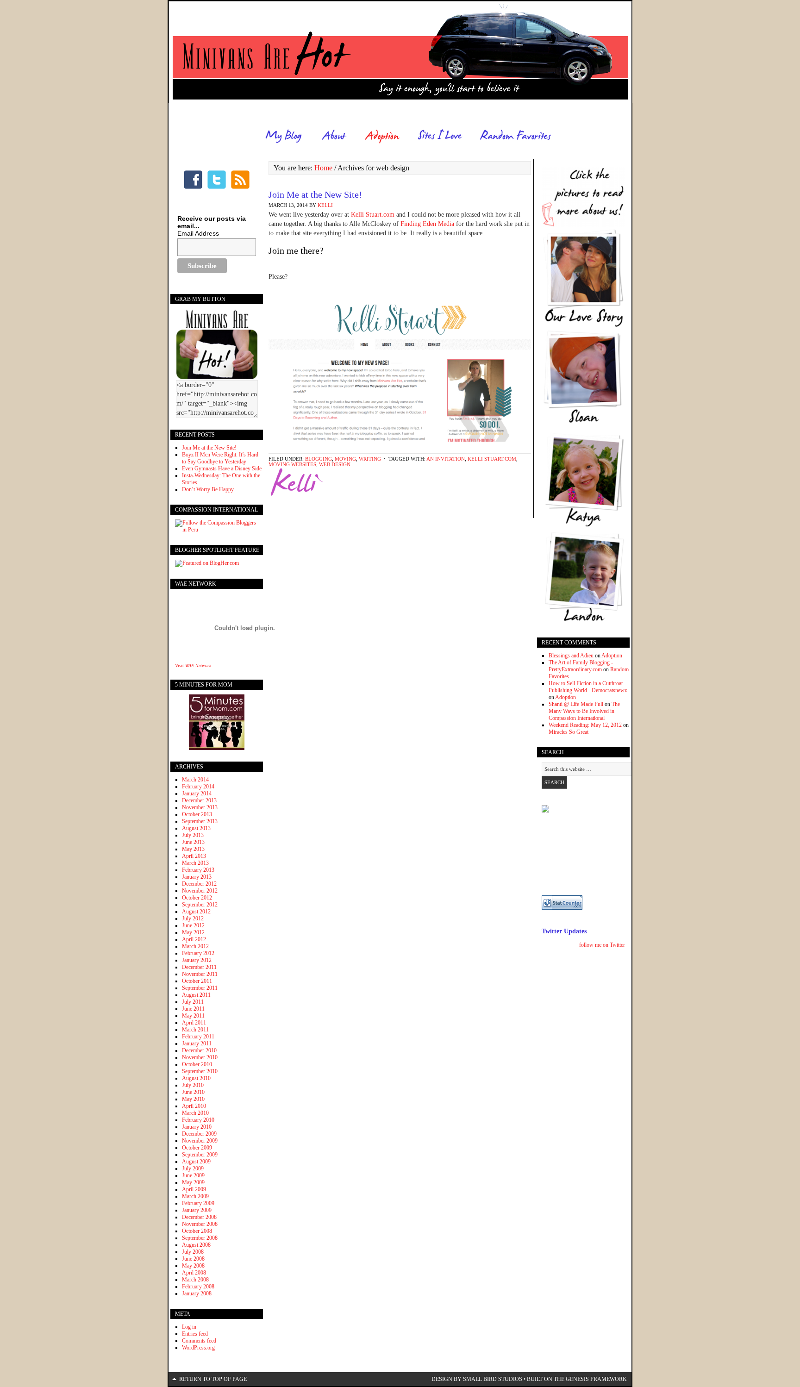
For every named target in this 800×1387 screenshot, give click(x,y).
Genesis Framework (596, 1379)
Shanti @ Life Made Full (576, 704)
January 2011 (197, 1043)
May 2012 (193, 932)
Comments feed (199, 1340)
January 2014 (197, 793)
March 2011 (195, 1029)
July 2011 (193, 1002)
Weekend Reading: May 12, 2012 (585, 725)
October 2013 (197, 814)
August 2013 (196, 828)
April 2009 (194, 1189)
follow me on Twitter (602, 945)
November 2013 (200, 807)
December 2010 (199, 1050)
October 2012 (197, 897)
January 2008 (197, 1293)
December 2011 (199, 967)
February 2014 (198, 786)
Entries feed (195, 1334)
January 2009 (197, 1210)
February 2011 (198, 1036)
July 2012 (193, 918)
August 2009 (196, 1161)
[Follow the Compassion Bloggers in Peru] (216, 529)
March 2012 (195, 946)
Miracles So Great (568, 732)
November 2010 (200, 1057)
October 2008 (197, 1231)
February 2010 (198, 1120)
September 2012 (200, 904)
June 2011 (193, 1009)
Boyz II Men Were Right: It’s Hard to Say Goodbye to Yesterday (220, 458)
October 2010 (197, 1064)
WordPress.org (198, 1347)
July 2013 (193, 835)
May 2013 (193, 849)
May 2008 (193, 1265)
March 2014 (195, 779)
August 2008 (196, 1245)
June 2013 (193, 842)
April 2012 (194, 939)
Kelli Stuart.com (373, 214)
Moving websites (292, 464)
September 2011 (200, 988)
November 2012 (200, 890)
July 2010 (193, 1085)
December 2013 (199, 800)
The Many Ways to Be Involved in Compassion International (584, 711)
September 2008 (200, 1238)
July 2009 (193, 1168)
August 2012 (196, 911)
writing (370, 459)
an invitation (445, 459)
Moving (345, 459)
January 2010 (197, 1127)
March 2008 (195, 1279)
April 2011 (194, 1022)
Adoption (611, 655)
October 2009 (197, 1147)
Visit (193, 665)
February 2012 (198, 953)
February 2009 (198, 1203)
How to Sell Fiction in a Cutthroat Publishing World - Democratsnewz (588, 687)
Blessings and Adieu (571, 655)
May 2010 (193, 1099)
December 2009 (199, 1134)
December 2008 (199, 1217)
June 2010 (193, 1092)
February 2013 (198, 870)
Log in (189, 1327)
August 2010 (196, 1078)
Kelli (325, 205)
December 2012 (199, 884)
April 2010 (194, 1106)
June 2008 (193, 1259)
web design (334, 464)
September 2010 (200, 1071)
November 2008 (200, 1224)
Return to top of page (213, 1379)
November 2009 (200, 1140)
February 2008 (198, 1286)
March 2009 (195, 1196)
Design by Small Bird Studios (476, 1379)
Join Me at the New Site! (315, 194)
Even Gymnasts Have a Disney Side (222, 468)
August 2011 (196, 995)
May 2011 (193, 1015)
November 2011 (200, 974)
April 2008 (194, 1272)
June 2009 (193, 1175)
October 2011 (197, 981)
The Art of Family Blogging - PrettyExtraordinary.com (581, 666)
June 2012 (193, 925)
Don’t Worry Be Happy (208, 489)
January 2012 (197, 960)
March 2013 (195, 863)
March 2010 (195, 1113)
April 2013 (194, 856)
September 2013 (200, 821)
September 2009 (200, 1154)
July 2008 (193, 1252)
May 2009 (193, 1182)
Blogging (318, 459)
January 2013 (197, 877)
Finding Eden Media (427, 223)
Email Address (198, 233)
